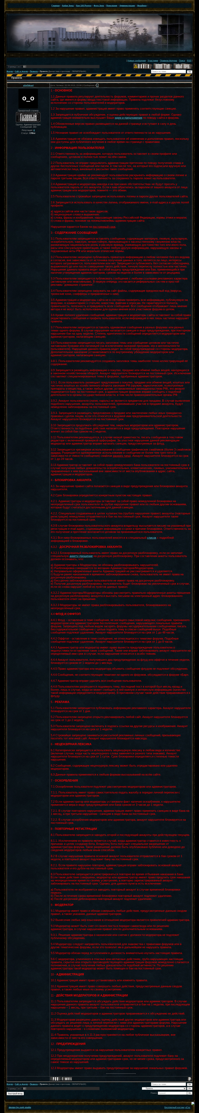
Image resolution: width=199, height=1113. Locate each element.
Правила (34, 71)
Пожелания (111, 5)
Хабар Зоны (68, 5)
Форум (10, 71)
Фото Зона (99, 5)
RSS (189, 60)
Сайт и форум (21, 71)
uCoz (187, 1107)
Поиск (182, 60)
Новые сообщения (136, 60)
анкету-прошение (81, 556)
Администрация (127, 5)
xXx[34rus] (28, 85)
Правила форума (168, 60)
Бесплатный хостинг (174, 1107)
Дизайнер (142, 5)
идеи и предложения (128, 117)
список (151, 537)
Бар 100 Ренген (83, 5)
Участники (153, 60)
